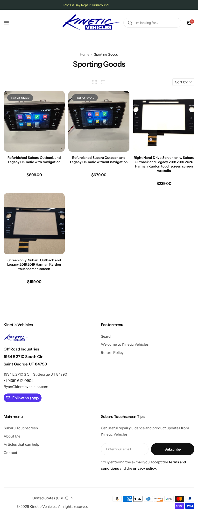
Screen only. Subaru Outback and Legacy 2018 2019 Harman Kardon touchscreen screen (34, 264)
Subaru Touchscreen (21, 428)
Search (107, 336)
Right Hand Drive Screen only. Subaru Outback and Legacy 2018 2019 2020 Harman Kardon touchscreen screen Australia (164, 164)
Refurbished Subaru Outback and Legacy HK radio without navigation (99, 159)
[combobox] (152, 23)
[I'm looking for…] (130, 23)
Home (84, 54)
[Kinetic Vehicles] (91, 23)
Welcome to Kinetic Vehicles (124, 344)
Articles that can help (21, 444)
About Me (12, 436)
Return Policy (112, 352)
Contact (10, 452)
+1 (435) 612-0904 (19, 380)
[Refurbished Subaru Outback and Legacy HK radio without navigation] (98, 121)
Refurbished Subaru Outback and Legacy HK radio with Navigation (34, 159)
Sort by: (181, 82)
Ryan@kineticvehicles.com (26, 386)
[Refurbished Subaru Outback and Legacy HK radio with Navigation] (34, 121)
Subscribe (172, 449)
